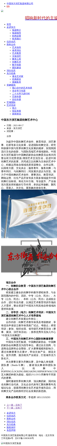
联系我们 (16, 39)
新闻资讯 (16, 114)
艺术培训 (11, 105)
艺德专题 (16, 96)
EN (8, 6)
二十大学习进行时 (21, 93)
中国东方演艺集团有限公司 (20, 3)
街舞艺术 (16, 62)
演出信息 (11, 70)
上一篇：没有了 (14, 405)
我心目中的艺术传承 (22, 88)
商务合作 (11, 44)
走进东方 (11, 27)
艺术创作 (16, 47)
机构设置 (16, 36)
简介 (14, 108)
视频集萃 (16, 82)
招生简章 (16, 111)
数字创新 (16, 65)
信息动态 (11, 41)
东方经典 (11, 73)
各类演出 (16, 50)
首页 (9, 24)
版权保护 (11, 427)
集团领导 (16, 33)
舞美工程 (16, 59)
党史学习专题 (18, 91)
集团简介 (16, 30)
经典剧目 (16, 79)
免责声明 (11, 430)
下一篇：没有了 (14, 408)
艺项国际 (11, 102)
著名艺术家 (17, 76)
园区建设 (16, 67)
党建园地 (11, 85)
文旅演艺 (16, 56)
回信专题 (16, 99)
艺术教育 (16, 53)
